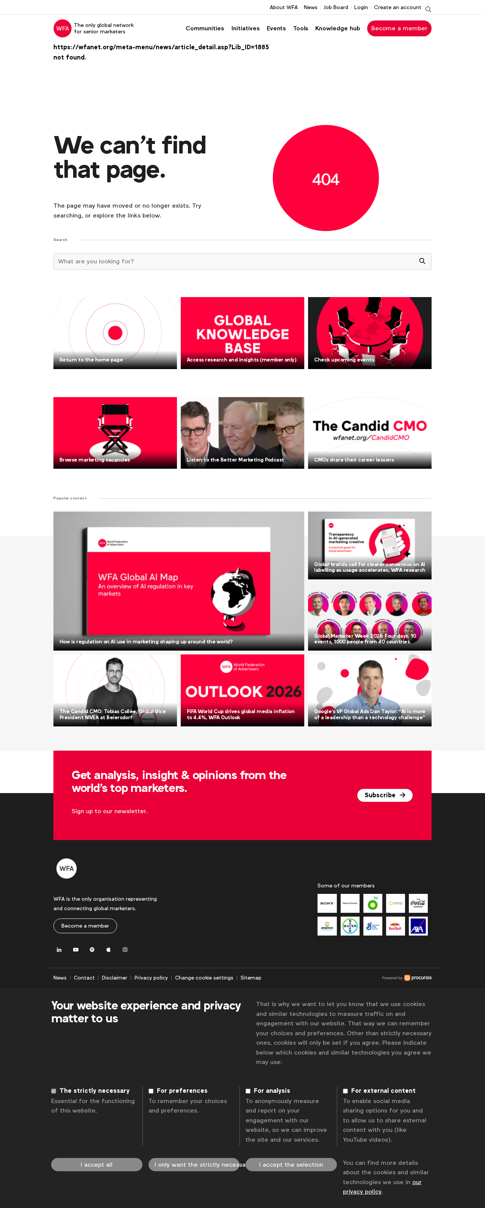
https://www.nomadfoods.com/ (350, 903)
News (311, 7)
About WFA (284, 7)
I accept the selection (291, 1164)
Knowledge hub (337, 28)
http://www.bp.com (372, 903)
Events (276, 28)
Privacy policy (151, 977)
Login (361, 7)
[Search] (422, 261)
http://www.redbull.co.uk (395, 926)
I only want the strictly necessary (197, 1164)
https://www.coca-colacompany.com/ (418, 903)
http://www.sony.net (327, 903)
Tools (300, 28)
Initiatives (246, 28)
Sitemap (251, 977)
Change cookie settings (204, 977)
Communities (205, 28)
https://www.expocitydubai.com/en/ (395, 903)
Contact (84, 977)
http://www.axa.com (418, 926)
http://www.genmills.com (372, 926)
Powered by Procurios (346, 978)
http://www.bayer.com (350, 926)
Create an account (397, 7)
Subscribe (381, 795)
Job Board (335, 7)
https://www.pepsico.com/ (327, 926)
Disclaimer (114, 977)
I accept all (97, 1164)
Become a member (399, 28)
